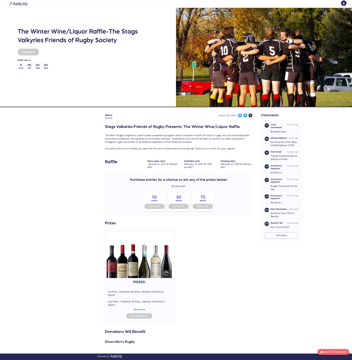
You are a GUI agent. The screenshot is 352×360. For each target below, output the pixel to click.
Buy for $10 (154, 206)
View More (281, 235)
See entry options (139, 316)
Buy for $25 (178, 206)
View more (139, 309)
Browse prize (179, 186)
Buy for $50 (202, 206)
